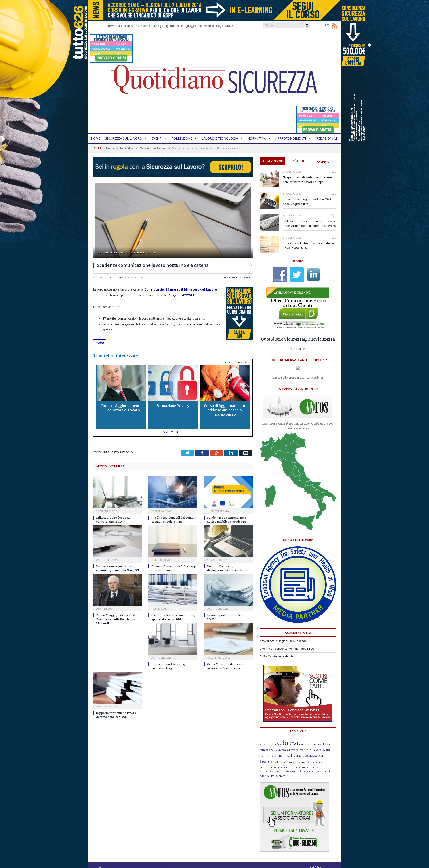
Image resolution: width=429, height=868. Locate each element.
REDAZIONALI (326, 138)
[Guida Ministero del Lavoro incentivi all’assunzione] (228, 639)
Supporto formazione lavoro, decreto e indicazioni (116, 715)
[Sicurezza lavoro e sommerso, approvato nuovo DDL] (172, 590)
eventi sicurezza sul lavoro (316, 744)
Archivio (323, 161)
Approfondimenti (290, 138)
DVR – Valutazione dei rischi (278, 656)
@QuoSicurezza (319, 339)
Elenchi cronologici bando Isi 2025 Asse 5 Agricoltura (307, 201)
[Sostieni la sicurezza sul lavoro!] (297, 721)
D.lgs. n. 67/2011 (181, 295)
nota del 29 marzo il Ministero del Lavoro (184, 289)
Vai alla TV (298, 349)
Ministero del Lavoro (238, 277)
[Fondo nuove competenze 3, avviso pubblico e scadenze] (228, 492)
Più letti (298, 161)
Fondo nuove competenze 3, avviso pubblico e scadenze (227, 520)
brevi (290, 742)
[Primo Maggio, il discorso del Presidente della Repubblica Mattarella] (117, 590)
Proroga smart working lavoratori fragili (168, 666)
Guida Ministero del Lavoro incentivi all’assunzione (226, 666)
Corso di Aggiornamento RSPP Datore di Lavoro (121, 407)
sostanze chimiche (294, 771)
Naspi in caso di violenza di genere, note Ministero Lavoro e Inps (308, 179)
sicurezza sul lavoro (271, 771)
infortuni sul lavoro (310, 749)
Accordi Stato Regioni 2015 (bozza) (283, 641)
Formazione (182, 138)
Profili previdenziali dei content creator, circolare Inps (173, 520)
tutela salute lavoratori (273, 775)
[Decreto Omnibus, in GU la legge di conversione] (172, 541)
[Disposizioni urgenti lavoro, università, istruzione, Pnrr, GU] (117, 541)
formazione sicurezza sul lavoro (279, 749)
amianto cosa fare (271, 744)
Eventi (156, 138)
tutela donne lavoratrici (317, 771)
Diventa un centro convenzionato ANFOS (287, 649)
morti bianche (268, 756)
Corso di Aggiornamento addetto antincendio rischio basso (224, 409)
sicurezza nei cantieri (312, 767)
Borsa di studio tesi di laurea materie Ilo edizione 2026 (308, 245)
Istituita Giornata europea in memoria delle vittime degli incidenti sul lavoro (309, 223)
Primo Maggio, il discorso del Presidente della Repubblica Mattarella (117, 619)
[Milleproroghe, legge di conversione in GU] (117, 492)
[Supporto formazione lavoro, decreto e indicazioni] (117, 688)
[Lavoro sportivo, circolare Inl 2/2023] (228, 590)
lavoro (99, 343)
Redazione (115, 277)
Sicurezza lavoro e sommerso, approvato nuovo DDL (173, 617)
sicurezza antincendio (286, 767)
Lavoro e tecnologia (220, 138)
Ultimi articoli (272, 161)
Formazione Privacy (172, 405)
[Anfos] (294, 851)
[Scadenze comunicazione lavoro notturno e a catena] (173, 221)
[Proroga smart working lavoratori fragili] (172, 639)
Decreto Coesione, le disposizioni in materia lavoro (228, 568)
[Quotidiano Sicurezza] (214, 82)
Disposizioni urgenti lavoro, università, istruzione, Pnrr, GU (117, 568)
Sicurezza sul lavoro (123, 138)
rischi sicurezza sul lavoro (289, 762)
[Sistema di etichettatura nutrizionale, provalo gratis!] (111, 60)
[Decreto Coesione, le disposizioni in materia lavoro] (228, 541)
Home (95, 138)
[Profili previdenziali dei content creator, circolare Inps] (172, 492)
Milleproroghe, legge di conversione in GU (113, 520)
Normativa (256, 138)
